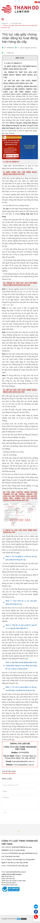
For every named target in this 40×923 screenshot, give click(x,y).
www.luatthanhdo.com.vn (24, 765)
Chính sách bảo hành (8, 883)
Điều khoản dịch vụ (8, 876)
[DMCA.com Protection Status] (22, 919)
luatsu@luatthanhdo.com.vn (23, 761)
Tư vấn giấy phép (15, 23)
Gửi (5, 812)
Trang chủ (5, 23)
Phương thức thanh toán (9, 885)
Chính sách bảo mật (8, 878)
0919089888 (24, 752)
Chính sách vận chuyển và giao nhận (14, 880)
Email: (14, 872)
